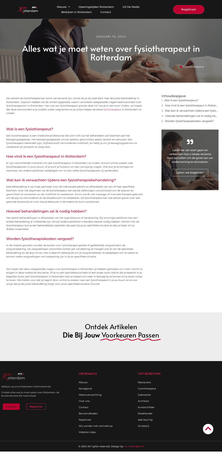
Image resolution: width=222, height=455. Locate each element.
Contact (105, 12)
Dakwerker (144, 394)
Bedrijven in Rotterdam (76, 12)
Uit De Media (131, 6)
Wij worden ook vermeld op (96, 425)
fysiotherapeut (112, 109)
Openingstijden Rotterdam (96, 6)
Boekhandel (145, 413)
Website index (87, 432)
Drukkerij (143, 425)
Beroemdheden (88, 413)
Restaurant (144, 382)
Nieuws (62, 6)
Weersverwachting (90, 394)
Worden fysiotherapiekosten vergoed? (189, 121)
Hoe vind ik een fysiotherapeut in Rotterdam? (192, 105)
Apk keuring (145, 419)
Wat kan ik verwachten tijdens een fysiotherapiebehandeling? (192, 110)
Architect (143, 401)
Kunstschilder (146, 407)
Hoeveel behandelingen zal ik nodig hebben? (192, 115)
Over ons (84, 401)
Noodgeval (85, 388)
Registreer (85, 419)
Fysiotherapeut (193, 66)
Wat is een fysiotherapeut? (181, 100)
